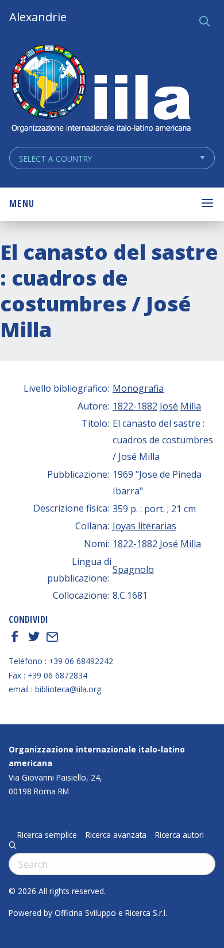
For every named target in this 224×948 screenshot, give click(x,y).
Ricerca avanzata (116, 835)
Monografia (138, 388)
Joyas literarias (144, 526)
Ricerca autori (179, 835)
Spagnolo (133, 569)
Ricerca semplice (47, 835)
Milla (190, 406)
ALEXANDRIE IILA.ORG (100, 89)
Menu (21, 203)
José (169, 406)
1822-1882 (135, 406)
